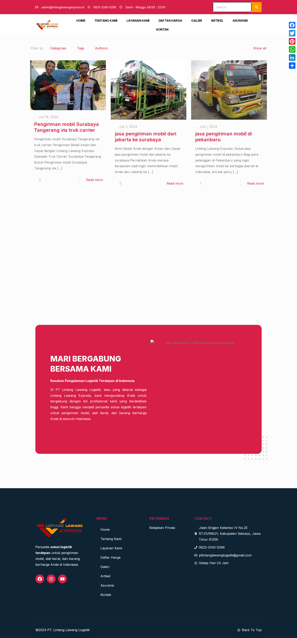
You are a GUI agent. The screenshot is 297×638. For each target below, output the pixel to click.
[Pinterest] (292, 41)
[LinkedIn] (292, 57)
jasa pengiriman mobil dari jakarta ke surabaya (145, 136)
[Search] (257, 7)
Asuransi (240, 20)
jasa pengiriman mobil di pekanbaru (223, 136)
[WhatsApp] (292, 49)
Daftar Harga (170, 20)
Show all (259, 48)
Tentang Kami (105, 20)
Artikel (217, 20)
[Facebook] (39, 578)
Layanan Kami (138, 20)
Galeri (196, 20)
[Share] (292, 66)
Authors (101, 48)
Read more (94, 180)
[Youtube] (62, 578)
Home (80, 20)
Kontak (162, 29)
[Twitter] (292, 33)
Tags (80, 48)
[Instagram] (51, 578)
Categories (58, 48)
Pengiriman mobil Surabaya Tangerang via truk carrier (66, 127)
